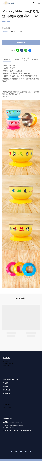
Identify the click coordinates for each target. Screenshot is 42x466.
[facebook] (21, 50)
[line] (17, 50)
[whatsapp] (25, 50)
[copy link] (29, 50)
